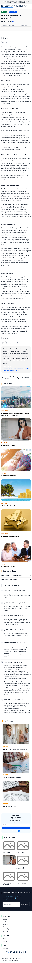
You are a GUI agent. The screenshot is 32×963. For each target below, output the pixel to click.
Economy (4, 411)
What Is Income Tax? (9, 806)
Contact (5, 941)
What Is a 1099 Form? (8, 445)
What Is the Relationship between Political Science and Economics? (15, 414)
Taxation (4, 443)
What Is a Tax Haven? (8, 506)
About (4, 938)
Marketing (5, 924)
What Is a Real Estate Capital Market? (15, 749)
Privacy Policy (4, 960)
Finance (3, 473)
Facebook (5, 948)
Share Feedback (24, 377)
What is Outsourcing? (22, 883)
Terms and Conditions (13, 960)
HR (3, 926)
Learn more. (22, 2)
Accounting (6, 929)
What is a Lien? (6, 852)
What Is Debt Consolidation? (12, 777)
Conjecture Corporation (16, 958)
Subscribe (16, 827)
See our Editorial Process (9, 377)
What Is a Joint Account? (9, 566)
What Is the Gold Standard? (10, 536)
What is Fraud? (20, 852)
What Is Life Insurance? (8, 475)
